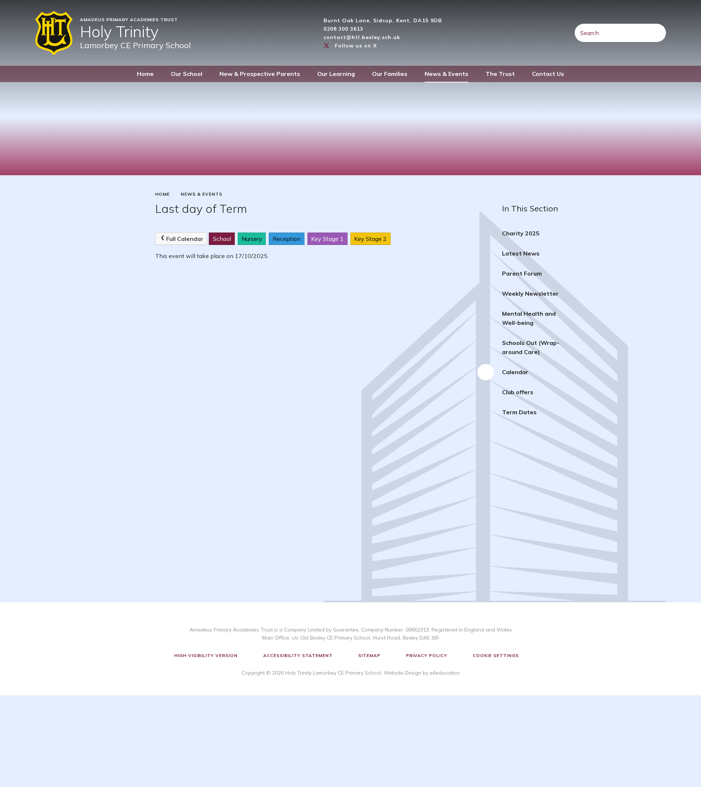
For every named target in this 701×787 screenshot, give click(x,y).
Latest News (521, 253)
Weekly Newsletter (530, 293)
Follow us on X (356, 45)
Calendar (515, 372)
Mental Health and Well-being (529, 318)
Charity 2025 (521, 233)
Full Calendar (184, 238)
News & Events (201, 194)
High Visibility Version (206, 655)
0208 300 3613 (343, 29)
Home (162, 194)
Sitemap (369, 655)
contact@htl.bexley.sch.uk (361, 37)
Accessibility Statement (298, 655)
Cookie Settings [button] (496, 655)
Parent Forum (522, 273)
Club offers (517, 392)
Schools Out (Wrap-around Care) (530, 347)
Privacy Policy (426, 655)
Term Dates (519, 412)
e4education (445, 672)
